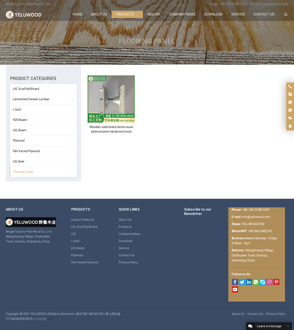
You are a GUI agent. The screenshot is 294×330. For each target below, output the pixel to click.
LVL (73, 234)
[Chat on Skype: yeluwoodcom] (290, 94)
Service (124, 248)
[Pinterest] (276, 284)
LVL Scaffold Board (26, 89)
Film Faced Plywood (26, 151)
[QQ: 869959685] (290, 126)
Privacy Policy (128, 262)
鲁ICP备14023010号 (90, 314)
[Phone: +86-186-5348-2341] (290, 86)
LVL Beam (19, 130)
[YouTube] (235, 291)
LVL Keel (18, 161)
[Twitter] (241, 284)
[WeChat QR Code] (290, 118)
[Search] (285, 14)
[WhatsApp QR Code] (290, 110)
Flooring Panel (23, 172)
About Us (125, 219)
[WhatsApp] (255, 284)
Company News (129, 234)
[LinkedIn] (248, 284)
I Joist (17, 109)
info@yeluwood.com (274, 4)
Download (125, 241)
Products (125, 226)
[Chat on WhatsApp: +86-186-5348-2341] (290, 102)
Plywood (19, 140)
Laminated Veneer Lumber (31, 99)
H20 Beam (20, 120)
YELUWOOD (38, 314)
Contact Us (127, 255)
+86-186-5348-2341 (233, 4)
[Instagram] (269, 284)
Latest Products (82, 219)
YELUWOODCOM (253, 224)
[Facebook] (235, 284)
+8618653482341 (260, 231)
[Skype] (262, 284)
